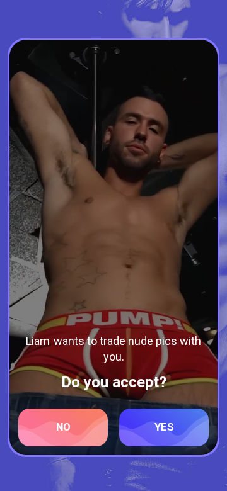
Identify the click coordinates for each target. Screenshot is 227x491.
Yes (164, 426)
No (63, 426)
